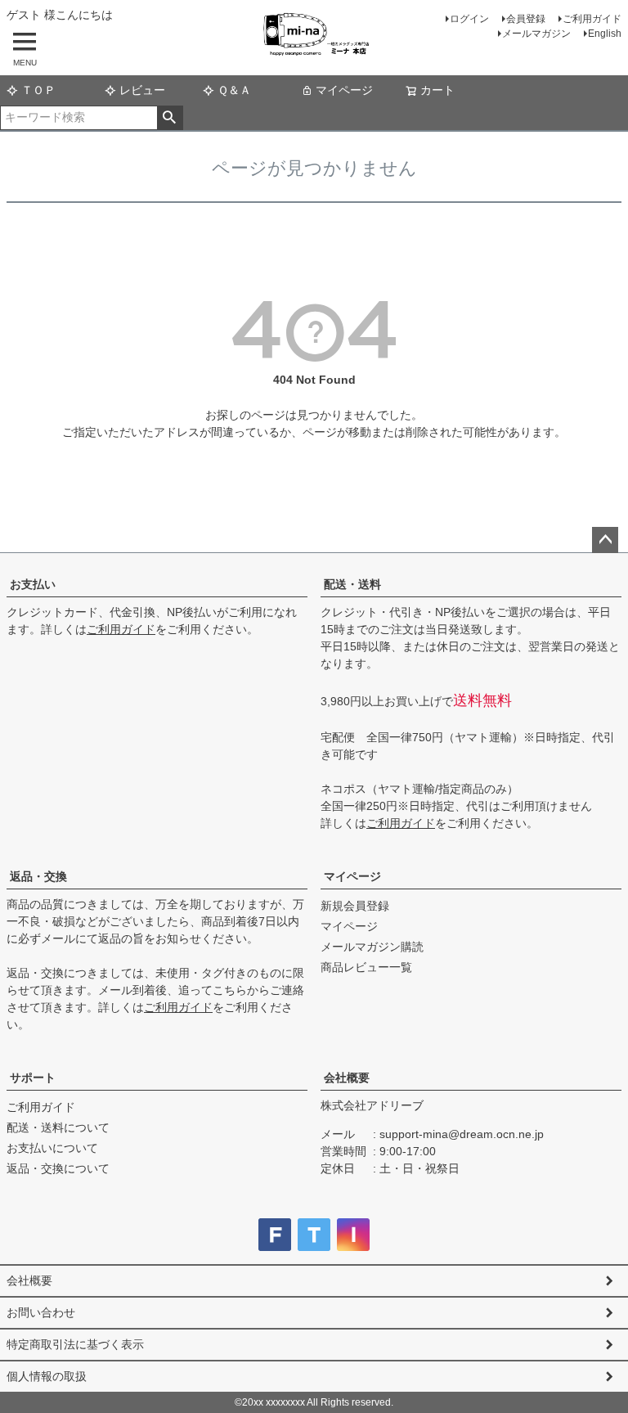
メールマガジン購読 (372, 946)
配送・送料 (352, 584)
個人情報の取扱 (47, 1376)
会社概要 (347, 1077)
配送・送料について (58, 1127)
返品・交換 (38, 876)
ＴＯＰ (38, 90)
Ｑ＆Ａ (234, 90)
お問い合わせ (41, 1312)
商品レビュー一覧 (366, 967)
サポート (33, 1077)
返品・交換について (58, 1168)
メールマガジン (536, 33)
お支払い (33, 584)
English (604, 33)
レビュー (142, 90)
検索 (169, 117)
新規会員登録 (355, 905)
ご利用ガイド (592, 19)
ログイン (469, 19)
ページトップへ (605, 540)
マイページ (344, 90)
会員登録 (525, 19)
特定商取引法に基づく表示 (75, 1344)
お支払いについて (52, 1147)
